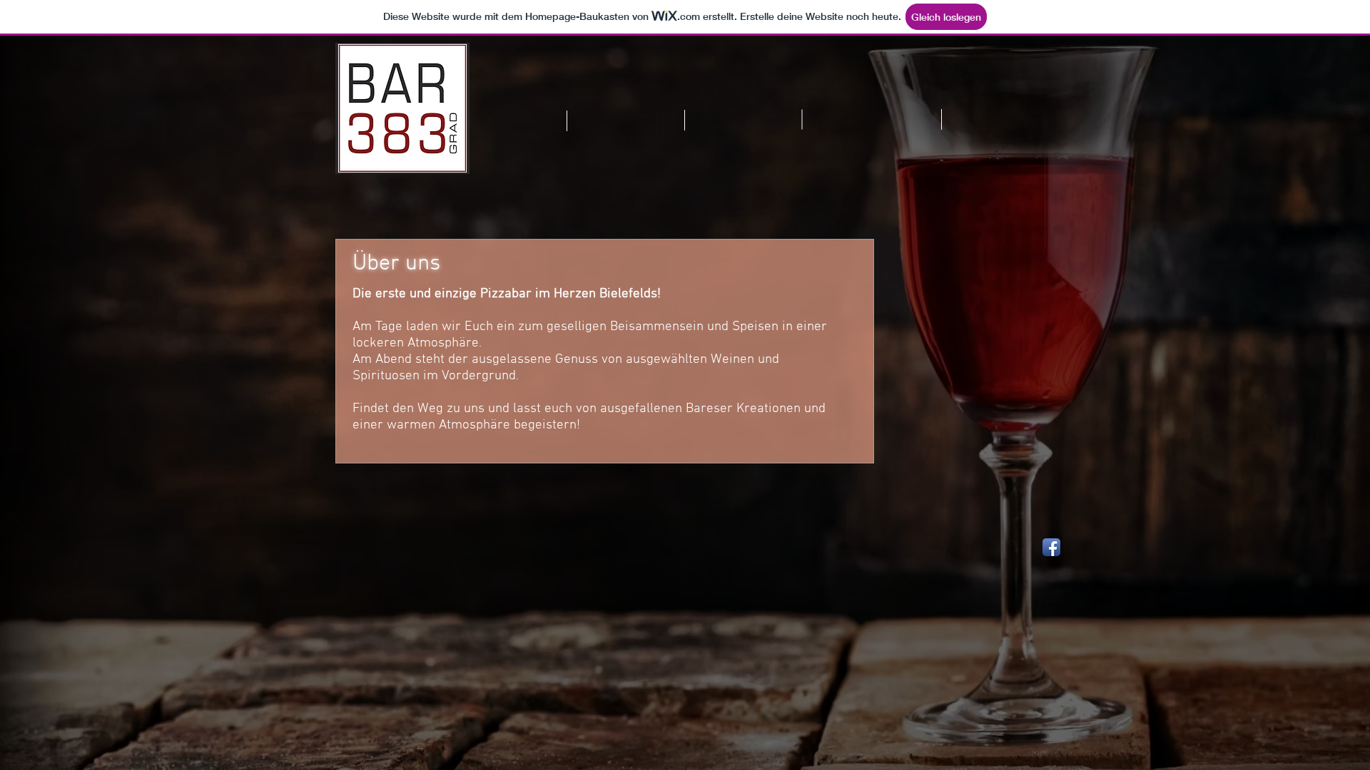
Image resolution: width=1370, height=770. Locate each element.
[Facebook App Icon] (1051, 547)
